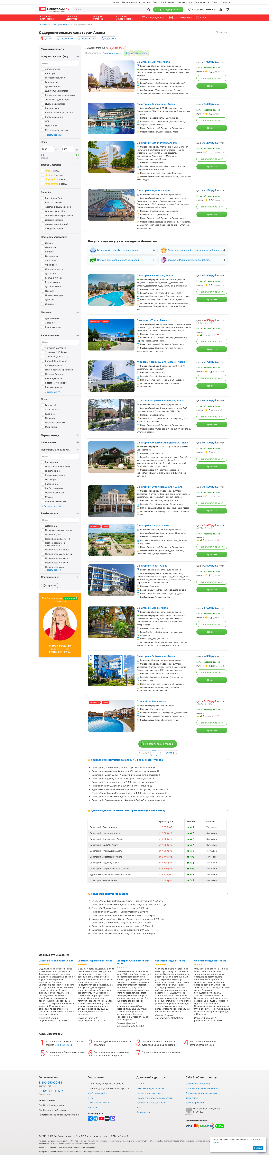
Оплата (115, 2)
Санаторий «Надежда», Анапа (155, 275)
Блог (155, 2)
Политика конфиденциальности (201, 1088)
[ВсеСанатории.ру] (54, 9)
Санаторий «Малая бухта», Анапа (157, 142)
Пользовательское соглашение (201, 1093)
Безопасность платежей (197, 1083)
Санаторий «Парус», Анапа (153, 525)
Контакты (225, 2)
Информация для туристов (136, 2)
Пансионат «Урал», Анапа (152, 320)
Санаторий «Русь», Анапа (152, 565)
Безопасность (202, 2)
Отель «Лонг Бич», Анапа (151, 701)
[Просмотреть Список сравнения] (220, 9)
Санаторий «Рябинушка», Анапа (156, 656)
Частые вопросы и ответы (149, 1093)
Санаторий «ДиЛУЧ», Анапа (153, 61)
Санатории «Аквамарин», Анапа (156, 104)
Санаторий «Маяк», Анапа (152, 607)
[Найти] (148, 9)
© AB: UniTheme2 (119, 1136)
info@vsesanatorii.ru (98, 1093)
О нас (215, 2)
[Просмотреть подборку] (227, 9)
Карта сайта (191, 1098)
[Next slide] (131, 76)
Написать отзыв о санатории (151, 1102)
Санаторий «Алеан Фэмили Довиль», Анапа (162, 442)
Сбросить (117, 47)
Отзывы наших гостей (99, 1102)
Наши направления (195, 1102)
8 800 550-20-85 (60, 645)
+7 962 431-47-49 (60, 651)
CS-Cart (85, 1136)
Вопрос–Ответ (168, 2)
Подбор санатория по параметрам (154, 1098)
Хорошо (258, 1148)
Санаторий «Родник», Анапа (153, 190)
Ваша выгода (185, 2)
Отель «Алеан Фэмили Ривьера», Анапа (160, 400)
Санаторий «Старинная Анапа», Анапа (159, 486)
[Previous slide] (91, 76)
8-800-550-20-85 (63, 1045)
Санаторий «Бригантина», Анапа (95, 960)
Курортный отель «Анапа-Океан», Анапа (161, 361)
